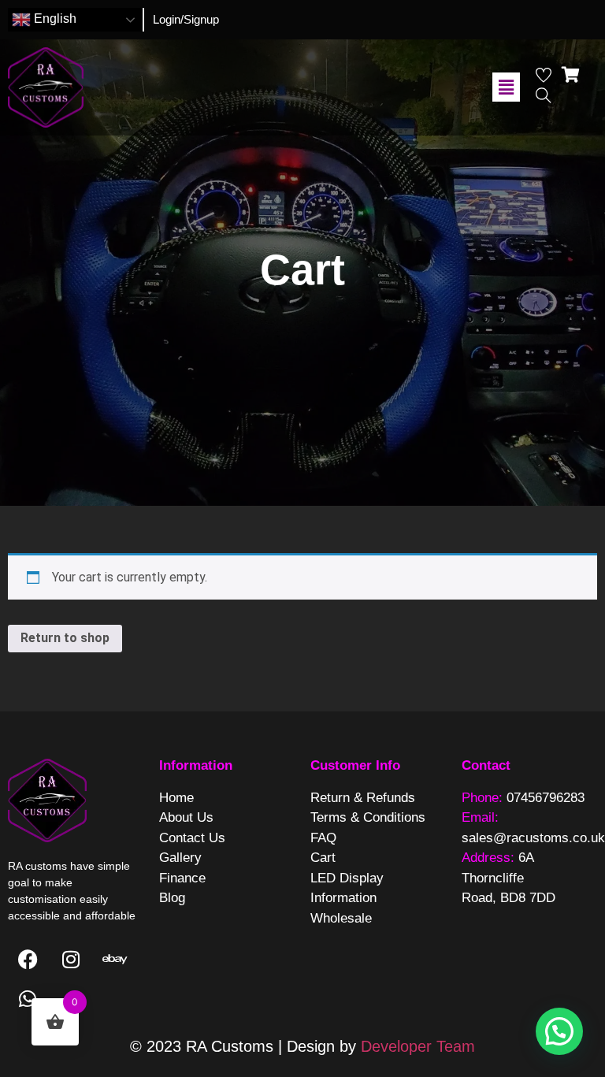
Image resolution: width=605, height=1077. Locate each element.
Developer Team (418, 1046)
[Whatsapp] (27, 999)
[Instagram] (71, 959)
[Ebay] (114, 959)
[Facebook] (27, 959)
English (53, 18)
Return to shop (64, 637)
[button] (505, 87)
